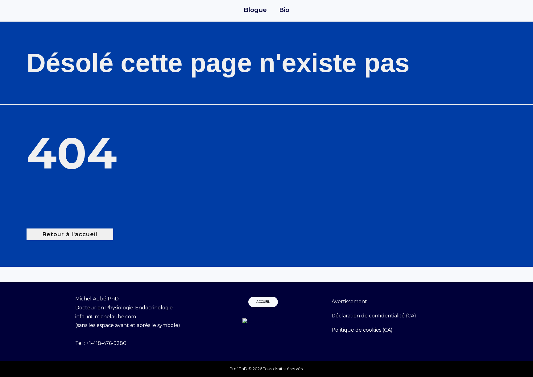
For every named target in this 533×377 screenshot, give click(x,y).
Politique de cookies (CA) (362, 330)
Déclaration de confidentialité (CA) (374, 316)
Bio (284, 10)
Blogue (255, 10)
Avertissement (349, 301)
